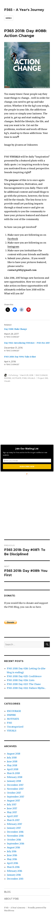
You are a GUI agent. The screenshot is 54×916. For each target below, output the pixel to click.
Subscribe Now (27, 466)
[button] (27, 448)
